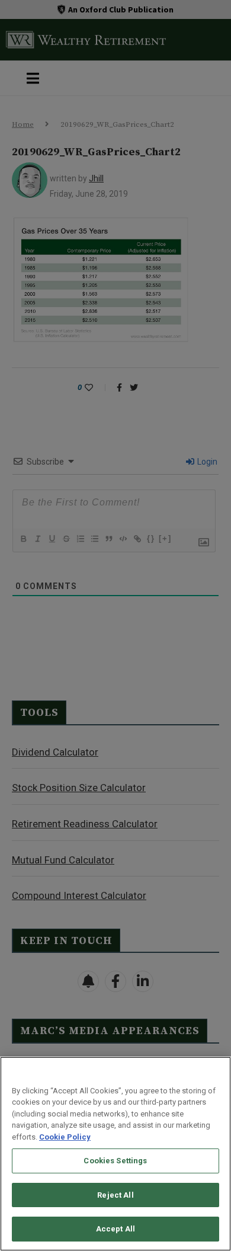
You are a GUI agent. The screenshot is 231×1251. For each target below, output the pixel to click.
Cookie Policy (65, 1136)
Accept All (115, 1228)
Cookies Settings (115, 1160)
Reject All (115, 1195)
